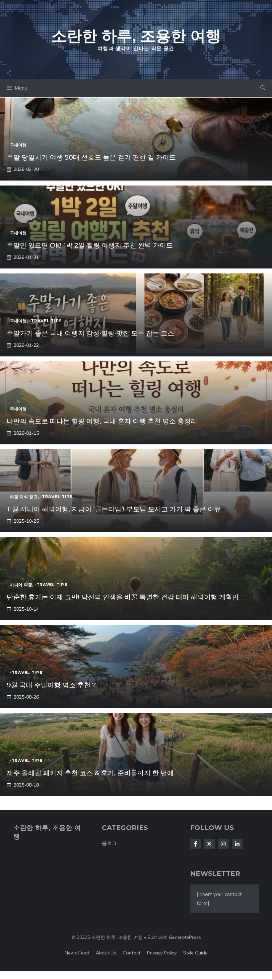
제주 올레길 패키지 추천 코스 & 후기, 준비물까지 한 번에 (90, 773)
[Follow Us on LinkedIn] (237, 844)
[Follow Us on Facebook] (195, 844)
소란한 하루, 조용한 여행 (136, 35)
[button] (263, 88)
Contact (131, 953)
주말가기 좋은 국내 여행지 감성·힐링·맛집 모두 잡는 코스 (90, 333)
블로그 (109, 843)
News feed (77, 953)
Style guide (195, 953)
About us (106, 953)
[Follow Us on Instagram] (223, 844)
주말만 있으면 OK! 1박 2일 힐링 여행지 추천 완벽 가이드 (90, 245)
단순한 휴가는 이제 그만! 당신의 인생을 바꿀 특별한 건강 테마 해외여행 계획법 (123, 597)
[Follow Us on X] (209, 844)
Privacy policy (161, 953)
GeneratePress (185, 937)
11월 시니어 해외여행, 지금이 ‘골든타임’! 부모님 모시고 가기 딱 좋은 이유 (114, 509)
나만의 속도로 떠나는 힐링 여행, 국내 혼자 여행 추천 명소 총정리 (102, 421)
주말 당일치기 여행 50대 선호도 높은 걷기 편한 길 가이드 (91, 157)
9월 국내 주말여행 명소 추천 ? (51, 685)
